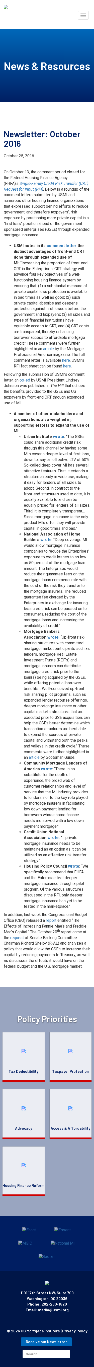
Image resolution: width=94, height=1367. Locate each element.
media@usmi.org (53, 1309)
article (48, 348)
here (66, 360)
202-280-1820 (54, 1304)
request (17, 937)
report (51, 920)
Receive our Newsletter (46, 1341)
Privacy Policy (74, 1330)
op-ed (25, 380)
